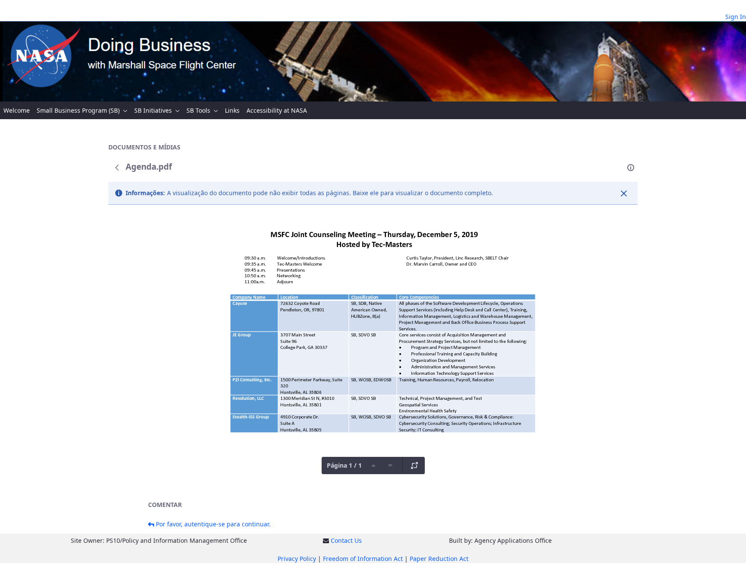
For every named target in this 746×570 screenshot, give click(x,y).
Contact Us (346, 540)
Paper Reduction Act (439, 558)
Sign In (735, 17)
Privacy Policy (297, 558)
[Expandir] (414, 465)
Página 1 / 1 (344, 465)
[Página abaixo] (390, 465)
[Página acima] (373, 465)
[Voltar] (117, 167)
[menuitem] (16, 110)
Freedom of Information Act (363, 558)
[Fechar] (624, 193)
